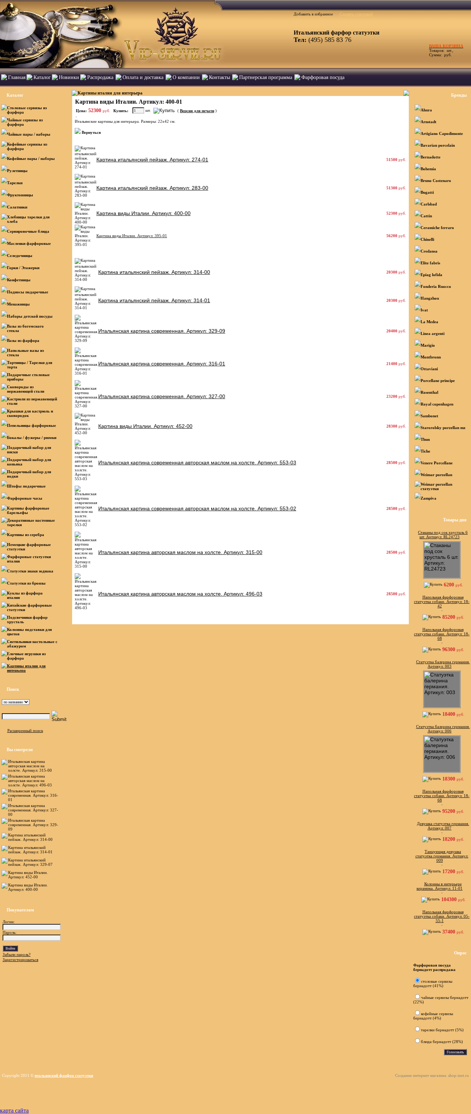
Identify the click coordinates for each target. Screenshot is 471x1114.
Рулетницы (18, 170)
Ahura (426, 110)
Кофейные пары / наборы (31, 158)
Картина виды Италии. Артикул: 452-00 (28, 874)
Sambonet (429, 416)
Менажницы (18, 304)
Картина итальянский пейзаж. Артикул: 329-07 (30, 862)
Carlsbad (429, 204)
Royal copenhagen (437, 404)
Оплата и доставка (143, 77)
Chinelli (427, 239)
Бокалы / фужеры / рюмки (31, 437)
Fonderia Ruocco (436, 286)
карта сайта (14, 1110)
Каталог (42, 77)
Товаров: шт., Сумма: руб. (444, 50)
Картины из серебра (25, 534)
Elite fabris (430, 263)
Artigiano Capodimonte (442, 133)
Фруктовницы (20, 195)
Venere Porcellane (437, 463)
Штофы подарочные (26, 486)
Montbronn (431, 357)
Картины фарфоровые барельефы (28, 510)
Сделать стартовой (356, 14)
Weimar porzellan (436, 474)
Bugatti (427, 192)
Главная (16, 77)
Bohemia (428, 169)
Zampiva (428, 498)
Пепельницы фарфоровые (31, 425)
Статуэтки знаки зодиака (30, 571)
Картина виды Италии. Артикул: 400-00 (28, 887)
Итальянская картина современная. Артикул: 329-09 (33, 824)
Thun (425, 439)
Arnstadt (428, 121)
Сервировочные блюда (28, 231)
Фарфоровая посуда (322, 77)
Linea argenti (433, 333)
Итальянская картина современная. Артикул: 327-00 (33, 810)
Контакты (219, 77)
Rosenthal (429, 392)
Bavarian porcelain (438, 145)
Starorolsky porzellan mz (443, 427)
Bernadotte (430, 157)
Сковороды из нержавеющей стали (26, 389)
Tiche (425, 451)
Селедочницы (19, 255)
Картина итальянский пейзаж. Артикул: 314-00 (30, 837)
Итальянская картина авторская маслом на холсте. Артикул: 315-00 (30, 765)
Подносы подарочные (27, 292)
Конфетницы (19, 280)
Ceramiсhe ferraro (437, 227)
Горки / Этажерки (23, 267)
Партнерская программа (265, 77)
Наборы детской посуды (30, 316)
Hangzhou (430, 298)
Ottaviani (429, 369)
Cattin (426, 216)
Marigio (428, 345)
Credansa (429, 251)
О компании (186, 77)
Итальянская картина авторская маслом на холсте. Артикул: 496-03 (30, 780)
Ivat (424, 310)
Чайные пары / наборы (28, 134)
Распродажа (100, 77)
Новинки (69, 77)
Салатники (17, 207)
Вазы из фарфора (23, 340)
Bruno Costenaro (436, 180)
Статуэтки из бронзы (26, 583)
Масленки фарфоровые (29, 243)
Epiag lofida (431, 274)
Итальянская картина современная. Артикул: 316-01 (33, 795)
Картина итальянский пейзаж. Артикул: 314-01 (30, 849)
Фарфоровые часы (24, 498)
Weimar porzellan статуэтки (436, 486)
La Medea (429, 321)
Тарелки (14, 183)
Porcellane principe (438, 380)
